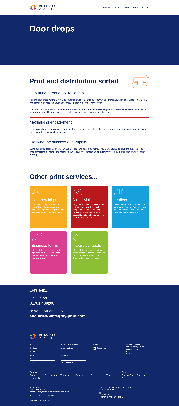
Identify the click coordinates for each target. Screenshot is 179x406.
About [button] (145, 7)
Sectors (33, 352)
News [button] (126, 7)
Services (33, 348)
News (32, 355)
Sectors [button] (117, 7)
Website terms (67, 362)
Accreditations (67, 348)
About (32, 359)
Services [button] (106, 7)
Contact (135, 7)
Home (32, 345)
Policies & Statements (70, 345)
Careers (64, 355)
